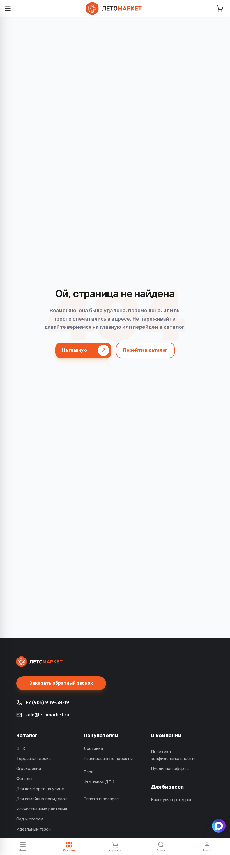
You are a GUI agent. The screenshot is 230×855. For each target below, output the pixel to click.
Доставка (93, 748)
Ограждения (28, 768)
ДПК (20, 748)
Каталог (27, 735)
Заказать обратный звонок (61, 683)
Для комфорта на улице (40, 788)
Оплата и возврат (101, 798)
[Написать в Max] (219, 826)
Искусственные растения (41, 809)
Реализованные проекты (108, 758)
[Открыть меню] (7, 8)
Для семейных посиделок (41, 798)
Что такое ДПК (99, 782)
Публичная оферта (170, 768)
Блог (88, 771)
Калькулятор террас (171, 799)
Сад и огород (29, 819)
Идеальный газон (33, 829)
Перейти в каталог (145, 350)
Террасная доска (33, 758)
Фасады (24, 778)
